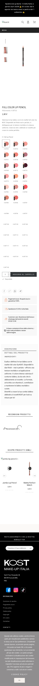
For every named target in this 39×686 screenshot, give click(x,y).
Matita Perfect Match (29, 484)
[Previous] (4, 476)
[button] (4, 291)
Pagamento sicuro (9, 604)
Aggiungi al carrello (23, 274)
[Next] (34, 476)
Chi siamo (6, 618)
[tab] (19, 349)
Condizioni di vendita (9, 601)
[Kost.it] (7, 22)
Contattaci (6, 621)
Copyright (6, 614)
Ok (19, 680)
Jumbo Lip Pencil (9, 483)
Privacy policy (7, 608)
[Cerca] (22, 22)
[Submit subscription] (30, 548)
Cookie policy (7, 611)
